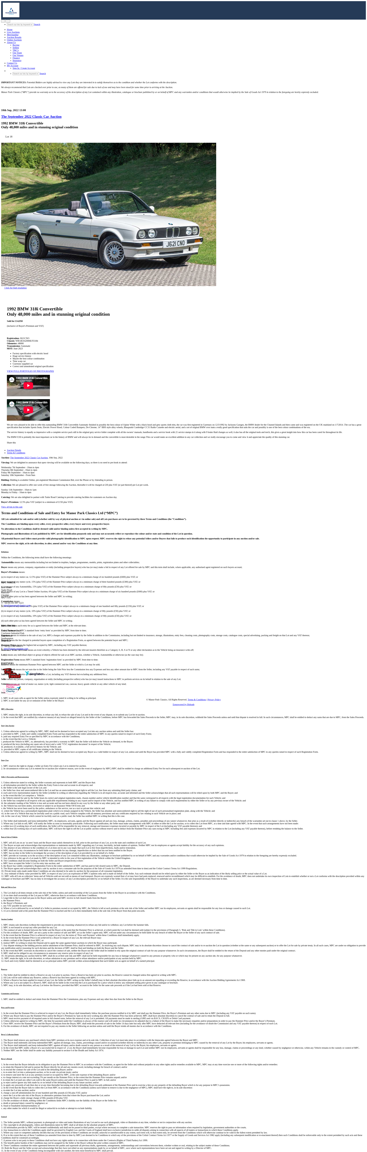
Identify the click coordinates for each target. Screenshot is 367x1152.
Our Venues (18, 55)
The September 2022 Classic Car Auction (31, 116)
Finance (16, 58)
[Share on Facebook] (19, 442)
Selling (16, 47)
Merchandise (12, 35)
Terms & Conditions (16, 453)
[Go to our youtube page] (14, 616)
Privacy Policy (214, 699)
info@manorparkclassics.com (17, 605)
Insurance (17, 60)
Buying (16, 45)
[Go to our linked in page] (11, 616)
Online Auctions (14, 40)
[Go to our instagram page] (31, 442)
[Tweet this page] (23, 442)
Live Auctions (13, 32)
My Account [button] (12, 65)
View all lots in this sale (12, 507)
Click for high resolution (15, 288)
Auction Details (14, 450)
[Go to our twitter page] (7, 616)
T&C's (16, 50)
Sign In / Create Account (24, 68)
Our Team (17, 53)
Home (9, 29)
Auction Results (14, 37)
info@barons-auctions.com (16, 648)
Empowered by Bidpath (183, 704)
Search (37, 24)
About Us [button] (11, 42)
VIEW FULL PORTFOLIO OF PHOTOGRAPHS (30, 371)
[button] (8, 71)
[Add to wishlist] (2, 141)
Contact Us (12, 63)
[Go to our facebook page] (2, 616)
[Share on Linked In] (28, 442)
